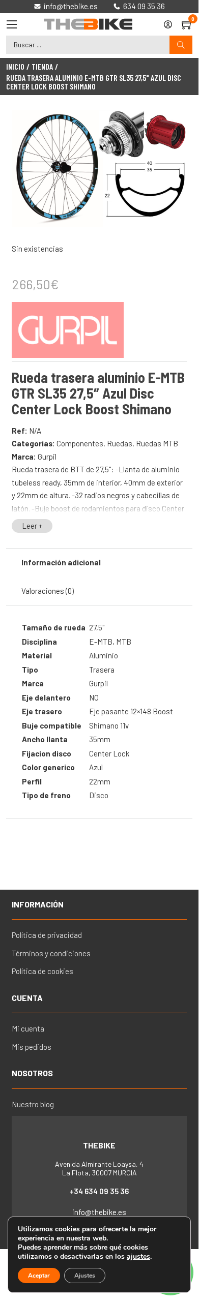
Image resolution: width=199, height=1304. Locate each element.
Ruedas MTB (157, 443)
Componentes (79, 443)
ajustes (138, 1256)
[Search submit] (180, 45)
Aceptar (39, 1275)
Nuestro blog (33, 1104)
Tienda (42, 66)
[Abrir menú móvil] (12, 24)
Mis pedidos (31, 1046)
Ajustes (84, 1275)
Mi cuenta (28, 1028)
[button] (173, 124)
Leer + (32, 525)
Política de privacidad (47, 934)
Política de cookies (42, 971)
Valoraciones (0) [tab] (47, 590)
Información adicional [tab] (61, 562)
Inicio (15, 66)
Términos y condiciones (51, 953)
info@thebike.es (99, 1212)
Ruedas (119, 443)
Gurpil (47, 456)
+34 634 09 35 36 (99, 1191)
